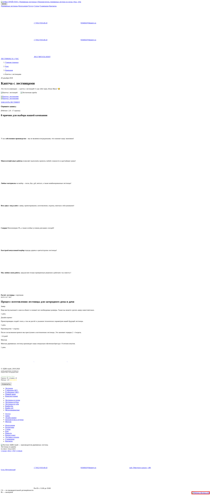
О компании (44, 6)
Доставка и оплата (12, 437)
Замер (7, 416)
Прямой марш (10, 394)
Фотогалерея (23, 6)
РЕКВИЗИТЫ (6, 384)
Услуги (30, 6)
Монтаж (8, 422)
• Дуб (13, 451)
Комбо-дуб (9, 408)
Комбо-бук (9, 406)
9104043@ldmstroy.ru (88, 23)
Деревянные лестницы (9, 6)
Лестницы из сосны (12, 400)
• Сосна (4, 451)
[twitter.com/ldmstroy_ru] (50, 361)
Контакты (53, 6)
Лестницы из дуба (12, 404)
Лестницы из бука (12, 402)
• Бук (9, 451)
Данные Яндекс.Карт (8, 376)
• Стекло (19, 451)
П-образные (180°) (12, 392)
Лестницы (9, 388)
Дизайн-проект (11, 418)
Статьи (36, 6)
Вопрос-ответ (10, 435)
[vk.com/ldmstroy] (17, 361)
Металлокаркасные (12, 410)
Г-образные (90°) (11, 390)
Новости (8, 433)
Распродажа (9, 427)
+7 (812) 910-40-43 (40, 23)
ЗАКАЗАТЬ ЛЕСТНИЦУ (10, 102)
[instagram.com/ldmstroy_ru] (83, 361)
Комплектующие (11, 396)
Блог (7, 431)
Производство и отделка (14, 420)
